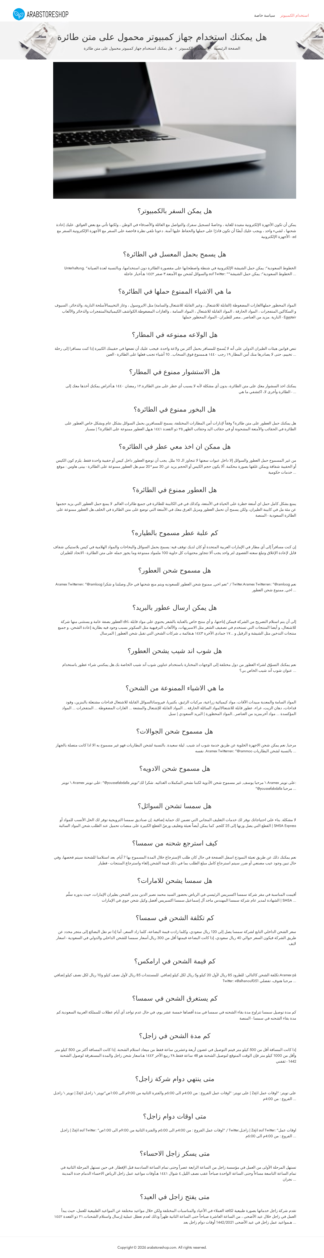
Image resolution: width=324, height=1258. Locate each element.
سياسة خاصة (264, 15)
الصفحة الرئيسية (227, 48)
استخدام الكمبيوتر (294, 15)
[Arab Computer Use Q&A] (40, 14)
